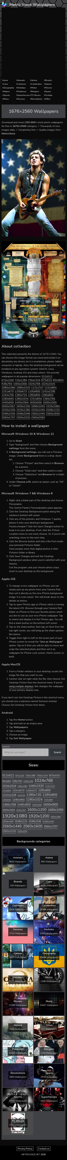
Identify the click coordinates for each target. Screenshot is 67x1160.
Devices (21, 99)
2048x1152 (53, 410)
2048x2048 (23, 413)
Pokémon (21, 91)
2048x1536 (8, 413)
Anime (34, 80)
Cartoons (21, 84)
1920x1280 (23, 410)
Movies (48, 87)
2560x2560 (38, 417)
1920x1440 (38, 410)
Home (5, 80)
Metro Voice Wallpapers (32, 4)
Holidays (21, 87)
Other (47, 99)
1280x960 (8, 398)
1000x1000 (20, 384)
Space (48, 91)
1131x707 (37, 387)
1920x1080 (53, 406)
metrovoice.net (31, 1154)
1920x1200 (8, 410)
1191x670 (8, 391)
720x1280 (21, 380)
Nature (7, 91)
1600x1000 (50, 402)
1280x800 (34, 395)
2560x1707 (8, 417)
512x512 (47, 376)
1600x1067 (8, 406)
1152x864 (50, 387)
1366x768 (49, 398)
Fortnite (48, 95)
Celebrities (36, 84)
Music (6, 99)
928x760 (7, 384)
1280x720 (21, 395)
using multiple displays (21, 686)
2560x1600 (53, 413)
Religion (35, 91)
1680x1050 (38, 406)
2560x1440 (38, 413)
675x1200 (8, 380)
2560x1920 (23, 417)
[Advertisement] (33, 43)
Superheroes (23, 95)
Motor (34, 87)
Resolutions (36, 99)
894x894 (58, 380)
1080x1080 (8, 387)
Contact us (43, 1148)
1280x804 (47, 395)
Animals (21, 80)
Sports (7, 95)
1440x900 (8, 402)
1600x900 (36, 402)
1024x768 (34, 384)
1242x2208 (48, 391)
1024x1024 (48, 384)
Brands (48, 80)
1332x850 (36, 398)
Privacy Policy (25, 1148)
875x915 (46, 380)
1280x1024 (22, 398)
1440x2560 (22, 402)
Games (48, 84)
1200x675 (21, 391)
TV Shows (36, 95)
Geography (9, 87)
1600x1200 (23, 406)
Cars (6, 84)
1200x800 (34, 391)
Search (6, 746)
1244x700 (8, 395)
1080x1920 (23, 387)
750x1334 (34, 380)
